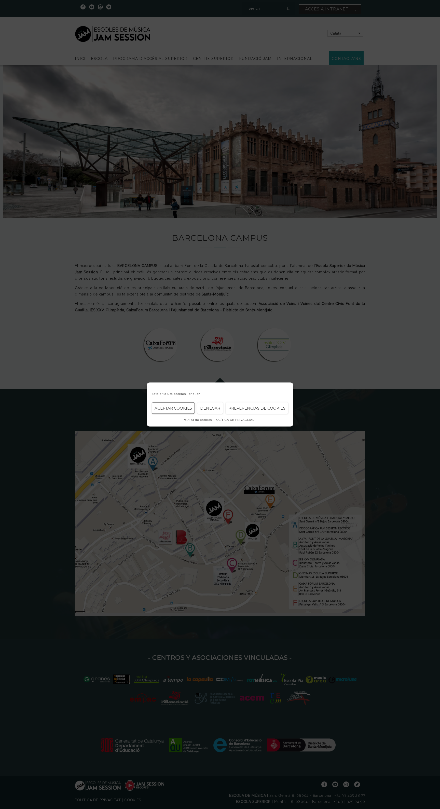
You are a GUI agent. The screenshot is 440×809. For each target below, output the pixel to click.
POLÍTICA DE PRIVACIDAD (234, 420)
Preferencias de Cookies (256, 408)
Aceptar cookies (173, 408)
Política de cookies (197, 420)
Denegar (210, 408)
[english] (194, 394)
